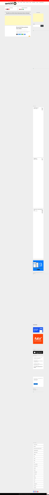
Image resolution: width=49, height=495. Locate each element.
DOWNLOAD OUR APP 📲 (19, 0)
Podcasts (27, 2)
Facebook (39, 366)
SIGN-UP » (31, 0)
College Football (35, 452)
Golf (34, 456)
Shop (30, 2)
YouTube (35, 367)
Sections (24, 2)
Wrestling (35, 487)
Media (34, 460)
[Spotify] (22, 9)
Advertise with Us (41, 2)
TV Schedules (33, 2)
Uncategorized (35, 483)
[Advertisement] (18, 20)
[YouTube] (19, 9)
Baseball (35, 446)
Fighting (35, 454)
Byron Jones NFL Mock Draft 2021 (37, 448)
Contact (37, 2)
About (21, 2)
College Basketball (36, 450)
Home (18, 2)
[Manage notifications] (47, 493)
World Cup (35, 485)
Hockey (34, 458)
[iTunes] (20, 9)
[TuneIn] (23, 9)
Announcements (35, 444)
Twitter (36, 366)
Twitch (41, 366)
